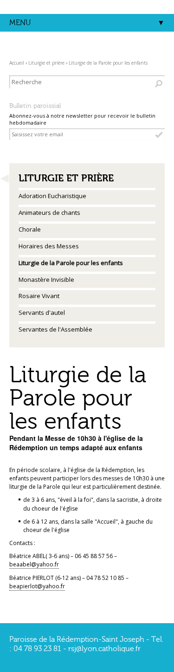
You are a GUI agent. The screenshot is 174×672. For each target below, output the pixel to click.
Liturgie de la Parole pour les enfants (108, 63)
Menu (20, 23)
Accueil (16, 63)
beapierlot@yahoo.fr (37, 586)
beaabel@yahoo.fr (34, 564)
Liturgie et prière (46, 63)
